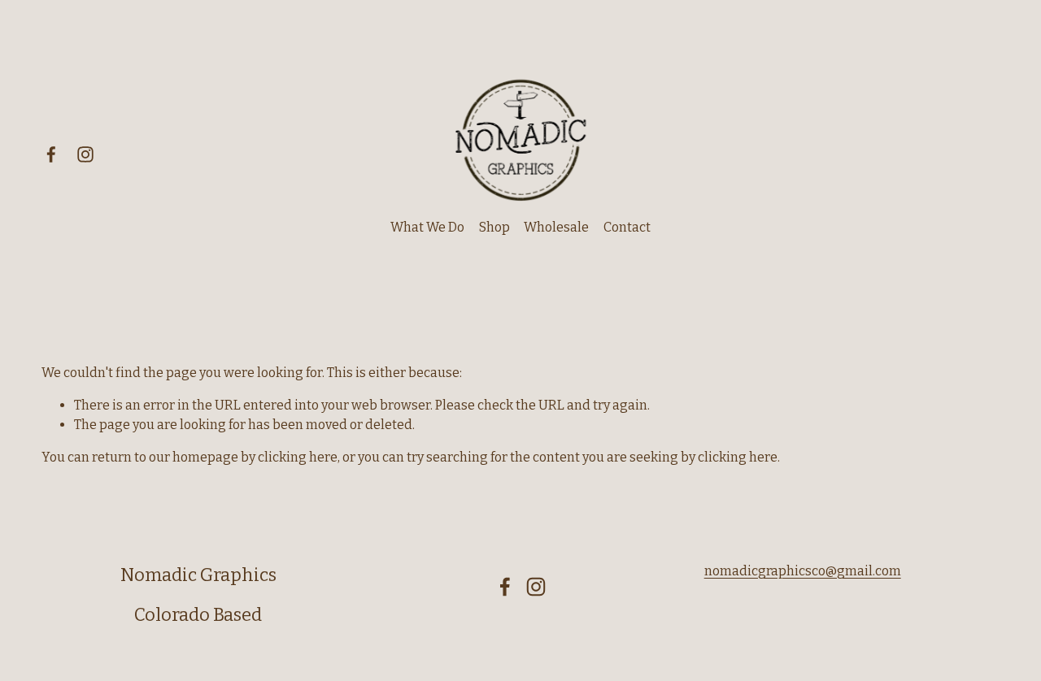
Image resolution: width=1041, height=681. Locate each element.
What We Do (427, 227)
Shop (494, 227)
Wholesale (556, 227)
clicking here (298, 457)
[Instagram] (85, 154)
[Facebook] (51, 154)
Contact (627, 227)
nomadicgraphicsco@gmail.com (802, 571)
